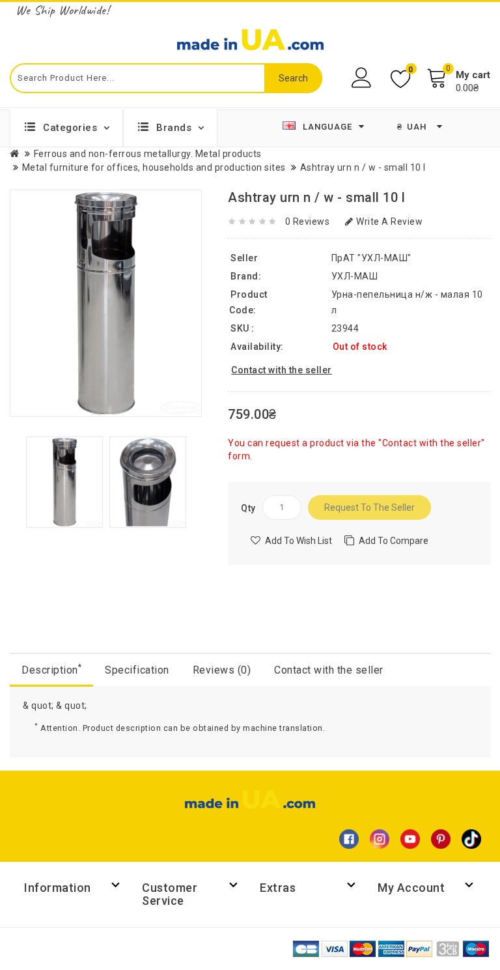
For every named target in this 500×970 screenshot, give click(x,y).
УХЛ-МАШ (354, 276)
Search (293, 78)
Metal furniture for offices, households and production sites (154, 167)
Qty (248, 508)
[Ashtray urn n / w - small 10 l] (64, 481)
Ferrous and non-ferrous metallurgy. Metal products (148, 154)
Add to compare (393, 540)
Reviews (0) (222, 670)
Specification (137, 670)
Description (51, 669)
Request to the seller (369, 507)
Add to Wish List (298, 540)
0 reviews (307, 221)
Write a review (389, 221)
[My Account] (363, 77)
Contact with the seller (328, 670)
